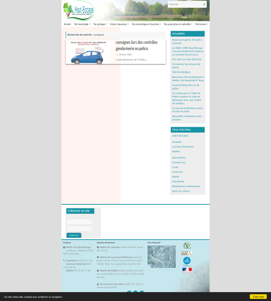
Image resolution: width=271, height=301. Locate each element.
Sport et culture (181, 191)
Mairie (175, 176)
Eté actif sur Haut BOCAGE (187, 59)
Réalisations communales (186, 186)
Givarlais (177, 142)
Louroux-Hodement (183, 146)
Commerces (178, 162)
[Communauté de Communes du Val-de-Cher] (187, 249)
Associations (179, 157)
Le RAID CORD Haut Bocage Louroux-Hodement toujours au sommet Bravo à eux (188, 51)
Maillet (176, 151)
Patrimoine (178, 181)
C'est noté (258, 296)
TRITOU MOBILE (181, 72)
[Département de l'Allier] (187, 254)
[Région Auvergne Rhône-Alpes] (187, 266)
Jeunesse (177, 171)
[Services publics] (187, 272)
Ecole (175, 167)
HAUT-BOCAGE (180, 135)
